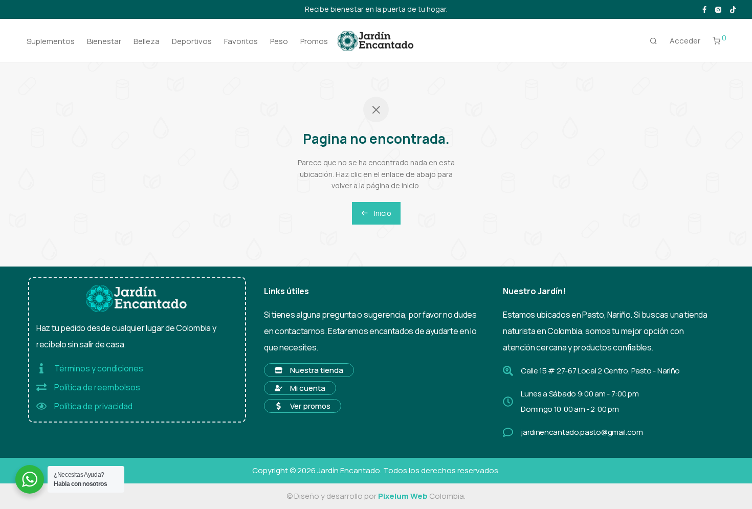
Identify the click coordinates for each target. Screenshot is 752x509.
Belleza (147, 41)
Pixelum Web (403, 496)
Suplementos (51, 41)
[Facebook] (704, 9)
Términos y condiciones (98, 368)
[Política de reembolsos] (41, 387)
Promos (314, 41)
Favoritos (241, 41)
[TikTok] (733, 9)
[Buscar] (653, 41)
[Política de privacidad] (41, 406)
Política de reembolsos (97, 387)
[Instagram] (718, 9)
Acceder (685, 40)
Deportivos (192, 41)
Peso (279, 41)
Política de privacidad (93, 406)
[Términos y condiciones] (41, 368)
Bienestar (104, 41)
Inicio (381, 213)
